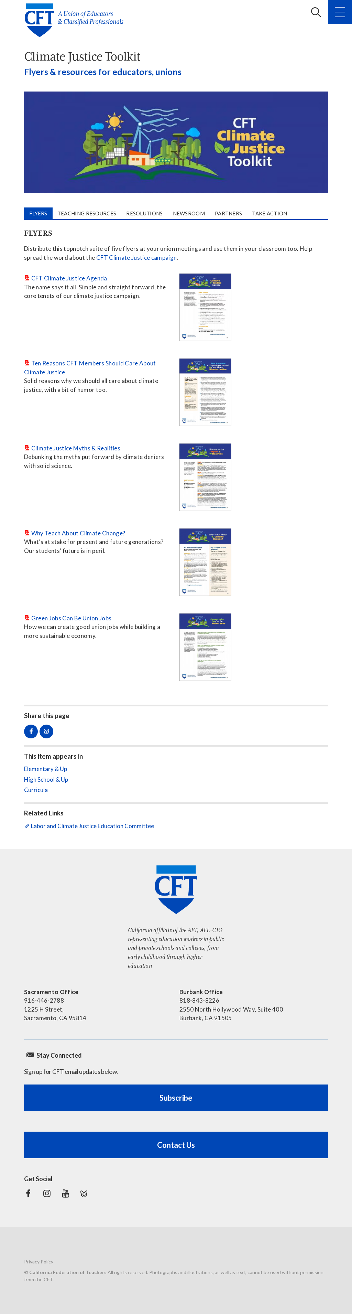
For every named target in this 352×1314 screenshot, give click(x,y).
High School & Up (46, 779)
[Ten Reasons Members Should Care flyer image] (205, 392)
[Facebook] (28, 1193)
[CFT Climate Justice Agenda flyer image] (205, 307)
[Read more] (176, 142)
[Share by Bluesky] (46, 731)
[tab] (38, 213)
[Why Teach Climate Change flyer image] (205, 562)
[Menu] (340, 12)
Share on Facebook (31, 731)
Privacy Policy (38, 1261)
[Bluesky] (84, 1193)
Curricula (36, 789)
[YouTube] (65, 1193)
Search (316, 12)
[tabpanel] (176, 460)
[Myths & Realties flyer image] (205, 477)
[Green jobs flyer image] (205, 647)
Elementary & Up (45, 768)
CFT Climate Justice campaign (136, 257)
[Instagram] (47, 1193)
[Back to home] (76, 20)
